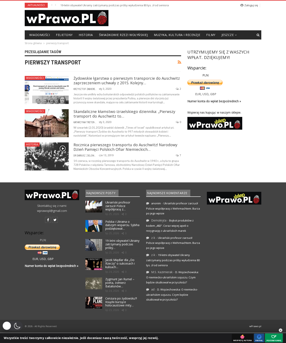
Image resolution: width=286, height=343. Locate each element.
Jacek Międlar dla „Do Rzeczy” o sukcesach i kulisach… (120, 263)
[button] (12, 325)
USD (205, 94)
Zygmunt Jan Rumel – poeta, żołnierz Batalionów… (119, 282)
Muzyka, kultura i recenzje (177, 35)
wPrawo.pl (255, 326)
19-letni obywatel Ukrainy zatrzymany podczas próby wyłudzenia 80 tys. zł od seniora (114, 5)
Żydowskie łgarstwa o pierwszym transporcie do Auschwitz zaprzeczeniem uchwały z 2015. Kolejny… (126, 80)
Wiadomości (39, 35)
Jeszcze (228, 35)
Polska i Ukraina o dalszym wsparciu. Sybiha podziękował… (122, 225)
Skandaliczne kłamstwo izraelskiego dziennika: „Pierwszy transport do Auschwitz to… (124, 114)
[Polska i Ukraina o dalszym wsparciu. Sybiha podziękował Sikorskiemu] (93, 226)
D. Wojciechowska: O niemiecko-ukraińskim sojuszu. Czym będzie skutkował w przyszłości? (172, 277)
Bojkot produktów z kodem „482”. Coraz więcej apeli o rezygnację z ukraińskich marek (170, 226)
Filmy (210, 35)
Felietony (64, 35)
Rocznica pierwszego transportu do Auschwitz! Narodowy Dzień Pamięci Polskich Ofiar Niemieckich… (125, 147)
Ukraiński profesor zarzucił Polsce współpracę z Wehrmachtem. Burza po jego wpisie (173, 208)
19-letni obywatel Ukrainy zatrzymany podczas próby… (122, 244)
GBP (213, 94)
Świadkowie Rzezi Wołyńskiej (123, 35)
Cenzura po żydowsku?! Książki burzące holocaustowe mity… (121, 301)
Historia (86, 35)
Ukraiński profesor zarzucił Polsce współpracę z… (117, 205)
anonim (156, 203)
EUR (198, 94)
